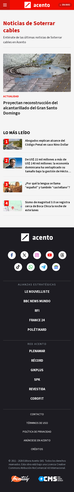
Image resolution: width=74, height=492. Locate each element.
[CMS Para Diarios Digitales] (50, 478)
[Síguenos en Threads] (62, 255)
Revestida (37, 389)
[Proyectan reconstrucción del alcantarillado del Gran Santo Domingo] (37, 86)
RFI (37, 310)
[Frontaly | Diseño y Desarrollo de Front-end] (20, 479)
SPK (37, 379)
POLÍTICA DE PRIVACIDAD (37, 432)
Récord (37, 360)
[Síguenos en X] (24, 255)
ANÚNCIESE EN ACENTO (37, 440)
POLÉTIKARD (37, 329)
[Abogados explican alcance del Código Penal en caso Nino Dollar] (37, 146)
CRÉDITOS (37, 449)
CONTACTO (37, 414)
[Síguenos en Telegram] (43, 267)
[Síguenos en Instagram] (37, 255)
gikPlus (37, 370)
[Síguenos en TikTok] (18, 267)
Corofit (37, 398)
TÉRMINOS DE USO (37, 423)
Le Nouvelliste (37, 291)
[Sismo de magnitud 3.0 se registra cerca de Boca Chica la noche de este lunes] (37, 207)
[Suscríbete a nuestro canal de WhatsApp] (31, 267)
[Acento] (37, 237)
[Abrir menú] (5, 5)
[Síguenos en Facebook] (12, 255)
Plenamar (37, 351)
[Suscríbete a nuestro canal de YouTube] (50, 255)
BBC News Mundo (37, 301)
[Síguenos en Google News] (56, 267)
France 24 (37, 320)
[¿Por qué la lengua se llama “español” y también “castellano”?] (37, 188)
